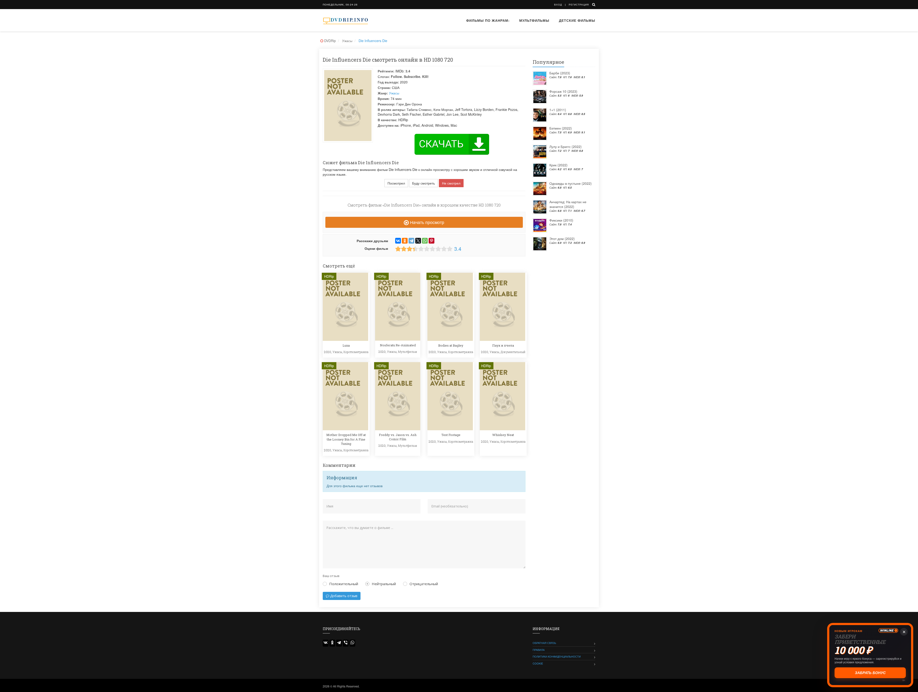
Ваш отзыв (331, 576)
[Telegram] (411, 241)
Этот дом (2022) (562, 238)
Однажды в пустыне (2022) (570, 183)
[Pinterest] (431, 241)
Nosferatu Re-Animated (398, 345)
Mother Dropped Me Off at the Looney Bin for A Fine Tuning (346, 439)
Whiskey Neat (503, 435)
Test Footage (450, 435)
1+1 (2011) (557, 109)
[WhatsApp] (425, 241)
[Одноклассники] (405, 241)
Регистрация (579, 4)
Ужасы (394, 93)
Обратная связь (544, 643)
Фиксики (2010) (561, 220)
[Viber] (346, 643)
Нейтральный (384, 583)
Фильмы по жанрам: (488, 20)
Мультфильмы (534, 20)
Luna (346, 345)
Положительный (343, 583)
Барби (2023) (559, 73)
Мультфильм (407, 352)
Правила (539, 650)
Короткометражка (356, 352)
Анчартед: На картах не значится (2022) (567, 204)
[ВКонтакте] (398, 241)
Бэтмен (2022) (560, 128)
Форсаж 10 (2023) (563, 91)
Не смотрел (451, 183)
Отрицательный (424, 583)
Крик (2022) (558, 165)
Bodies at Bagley (450, 345)
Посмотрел (396, 183)
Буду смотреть (423, 183)
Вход (558, 4)
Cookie (538, 663)
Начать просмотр (426, 222)
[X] (418, 241)
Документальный (513, 352)
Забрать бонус (870, 673)
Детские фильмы (577, 20)
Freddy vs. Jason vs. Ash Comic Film (397, 437)
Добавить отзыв (343, 596)
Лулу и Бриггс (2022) (565, 146)
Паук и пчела (503, 345)
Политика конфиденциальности (557, 656)
